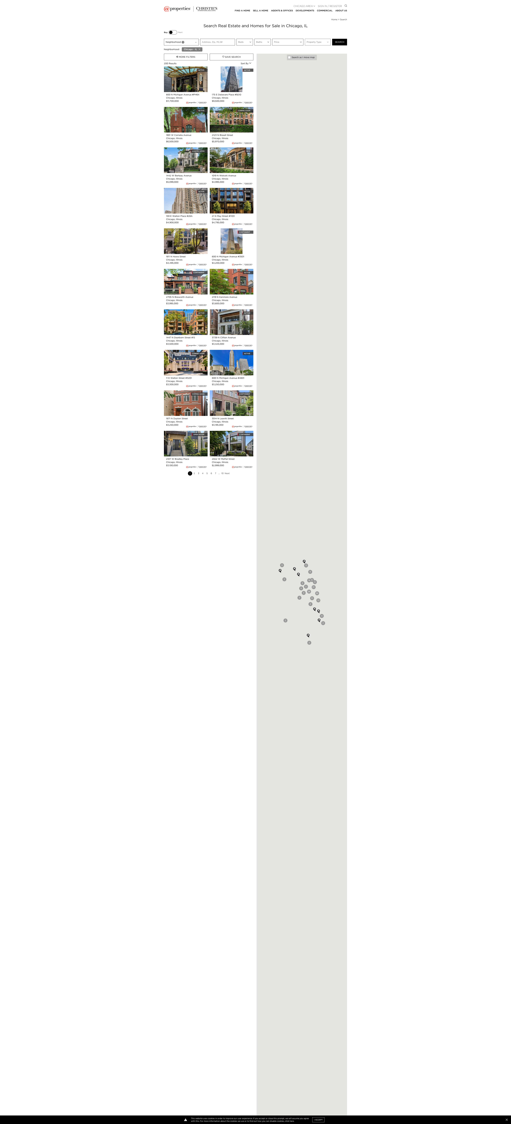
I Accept (318, 1120)
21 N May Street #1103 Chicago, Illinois (230, 189)
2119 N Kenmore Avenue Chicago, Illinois (231, 270)
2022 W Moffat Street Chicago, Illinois (230, 432)
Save (232, 57)
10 (222, 473)
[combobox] (181, 42)
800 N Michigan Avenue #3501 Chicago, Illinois (231, 231)
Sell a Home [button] (260, 10)
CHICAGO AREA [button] (303, 6)
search (339, 42)
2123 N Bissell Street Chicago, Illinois (229, 108)
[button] (317, 593)
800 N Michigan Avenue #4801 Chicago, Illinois (231, 353)
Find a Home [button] (242, 10)
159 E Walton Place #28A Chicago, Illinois (185, 189)
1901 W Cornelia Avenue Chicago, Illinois (185, 108)
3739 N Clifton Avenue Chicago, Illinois (230, 311)
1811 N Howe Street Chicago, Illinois (182, 230)
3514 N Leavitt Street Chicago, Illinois (229, 392)
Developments (305, 10)
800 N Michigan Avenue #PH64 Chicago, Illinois (185, 69)
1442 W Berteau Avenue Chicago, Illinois (185, 149)
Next (227, 473)
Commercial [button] (325, 10)
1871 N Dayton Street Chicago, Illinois (183, 392)
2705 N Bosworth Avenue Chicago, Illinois (182, 272)
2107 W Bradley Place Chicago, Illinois (184, 432)
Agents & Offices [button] (282, 10)
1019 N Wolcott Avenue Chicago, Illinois (230, 149)
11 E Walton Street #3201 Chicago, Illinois (185, 351)
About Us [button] (341, 10)
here (292, 1121)
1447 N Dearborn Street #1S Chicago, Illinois (183, 312)
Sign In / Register (330, 6)
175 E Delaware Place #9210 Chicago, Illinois (229, 69)
